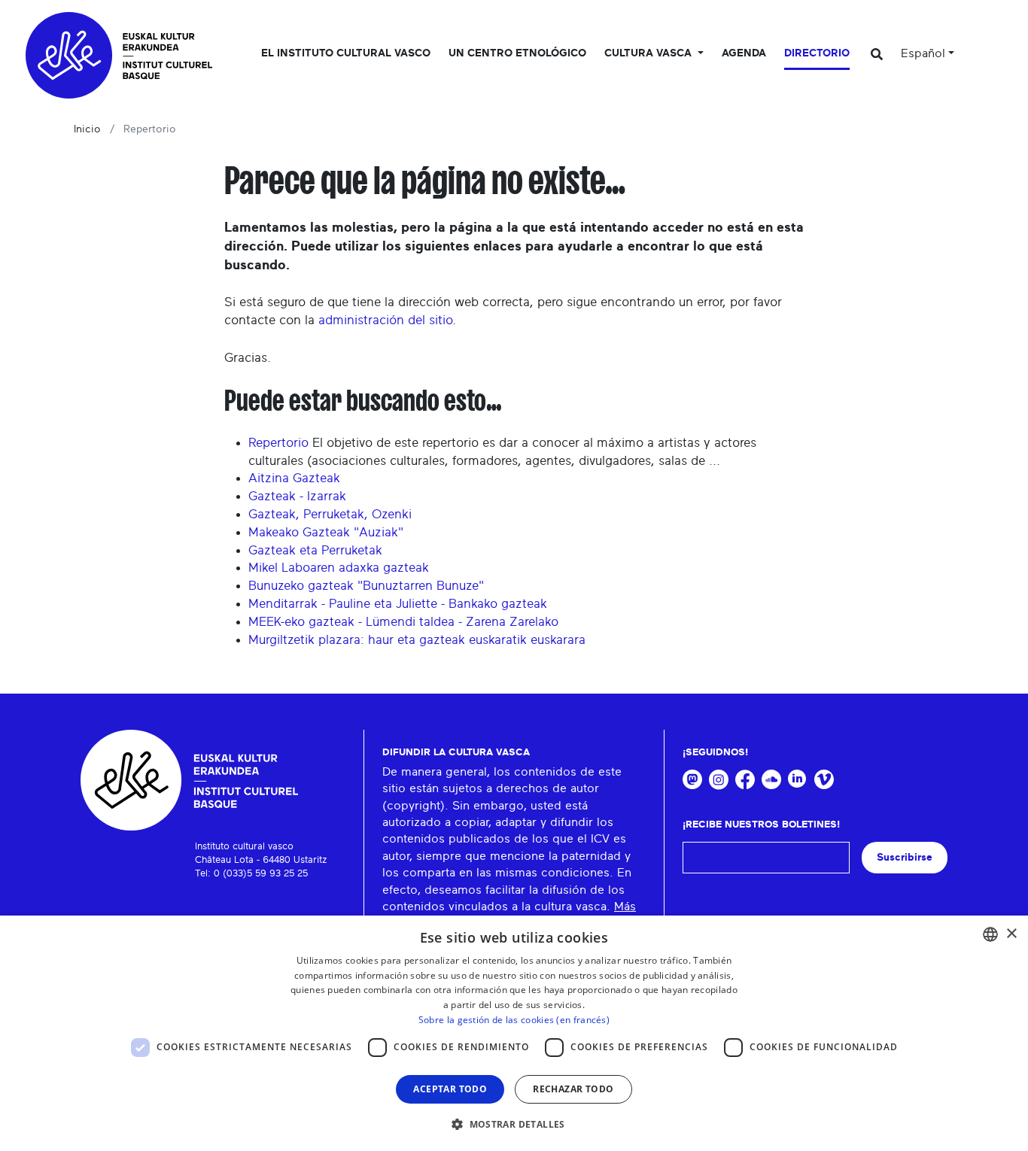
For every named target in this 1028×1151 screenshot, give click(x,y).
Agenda (744, 53)
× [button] (1011, 934)
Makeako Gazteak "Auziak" (325, 532)
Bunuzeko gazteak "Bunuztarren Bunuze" (366, 585)
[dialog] (514, 1033)
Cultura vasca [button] (649, 53)
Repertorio (278, 442)
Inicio (87, 129)
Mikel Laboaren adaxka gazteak (338, 567)
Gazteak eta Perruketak (315, 550)
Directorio (817, 53)
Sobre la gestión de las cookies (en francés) (514, 1019)
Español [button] (923, 53)
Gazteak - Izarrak (297, 496)
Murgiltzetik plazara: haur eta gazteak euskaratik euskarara (416, 639)
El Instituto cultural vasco (345, 53)
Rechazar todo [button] (573, 1089)
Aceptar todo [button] (450, 1089)
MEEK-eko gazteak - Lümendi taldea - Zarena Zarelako (403, 621)
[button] (514, 1124)
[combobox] (990, 934)
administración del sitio (385, 320)
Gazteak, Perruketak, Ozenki (330, 514)
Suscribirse (904, 857)
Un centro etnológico (517, 53)
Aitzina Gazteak (294, 478)
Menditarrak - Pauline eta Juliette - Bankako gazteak (397, 603)
